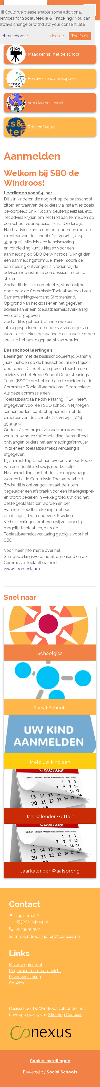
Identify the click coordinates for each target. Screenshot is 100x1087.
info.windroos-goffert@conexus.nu (47, 936)
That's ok (79, 35)
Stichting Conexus (65, 1014)
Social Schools (62, 1072)
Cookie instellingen (50, 1060)
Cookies (16, 983)
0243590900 (27, 929)
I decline (56, 35)
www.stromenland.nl (23, 568)
